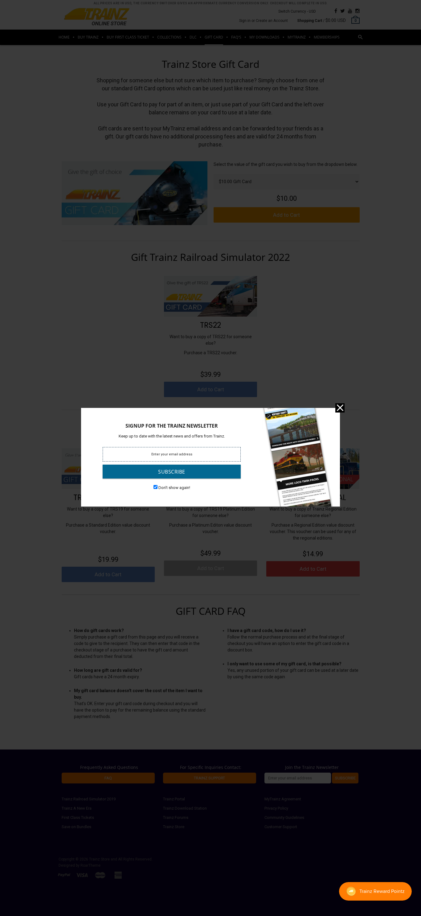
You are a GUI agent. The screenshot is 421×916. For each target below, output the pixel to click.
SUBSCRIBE (171, 471)
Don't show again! (174, 487)
